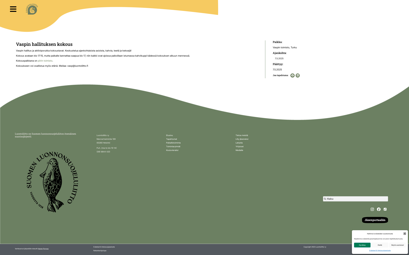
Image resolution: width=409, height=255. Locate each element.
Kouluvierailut (172, 150)
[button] (405, 234)
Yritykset (240, 146)
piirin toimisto (45, 60)
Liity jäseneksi (242, 139)
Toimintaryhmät (173, 146)
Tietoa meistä (242, 135)
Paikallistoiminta (173, 143)
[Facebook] (379, 209)
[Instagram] (372, 209)
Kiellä (380, 245)
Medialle (239, 150)
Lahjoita (239, 143)
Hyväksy (362, 245)
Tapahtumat (171, 139)
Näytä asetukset (397, 245)
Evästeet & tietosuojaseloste (380, 250)
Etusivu (169, 135)
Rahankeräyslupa (99, 251)
